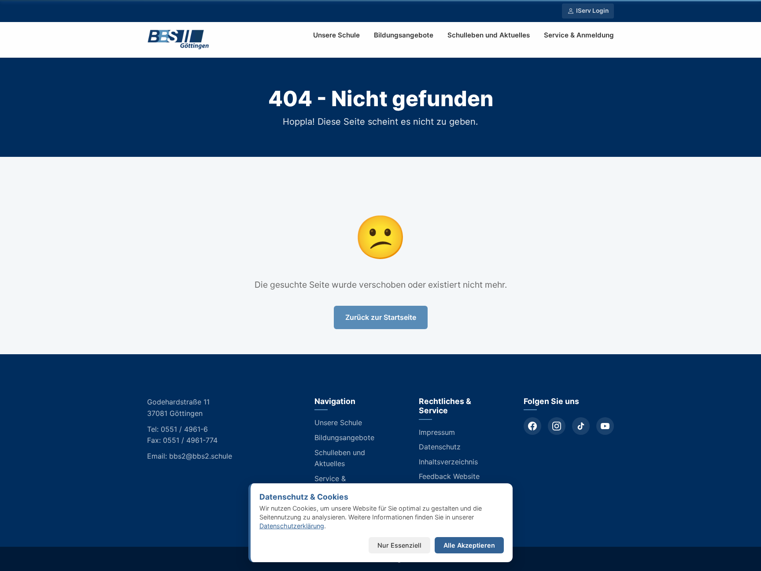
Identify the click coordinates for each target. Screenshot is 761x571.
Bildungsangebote (403, 35)
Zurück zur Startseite (380, 317)
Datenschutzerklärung (291, 526)
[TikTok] (581, 426)
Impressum (437, 432)
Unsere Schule (336, 35)
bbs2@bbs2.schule (200, 456)
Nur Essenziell (399, 545)
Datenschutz (440, 446)
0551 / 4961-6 (184, 429)
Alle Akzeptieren (469, 545)
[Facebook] (532, 426)
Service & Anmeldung (579, 35)
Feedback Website (449, 476)
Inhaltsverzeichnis (448, 461)
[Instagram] (556, 426)
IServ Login (592, 10)
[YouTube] (605, 426)
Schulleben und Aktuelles (488, 35)
